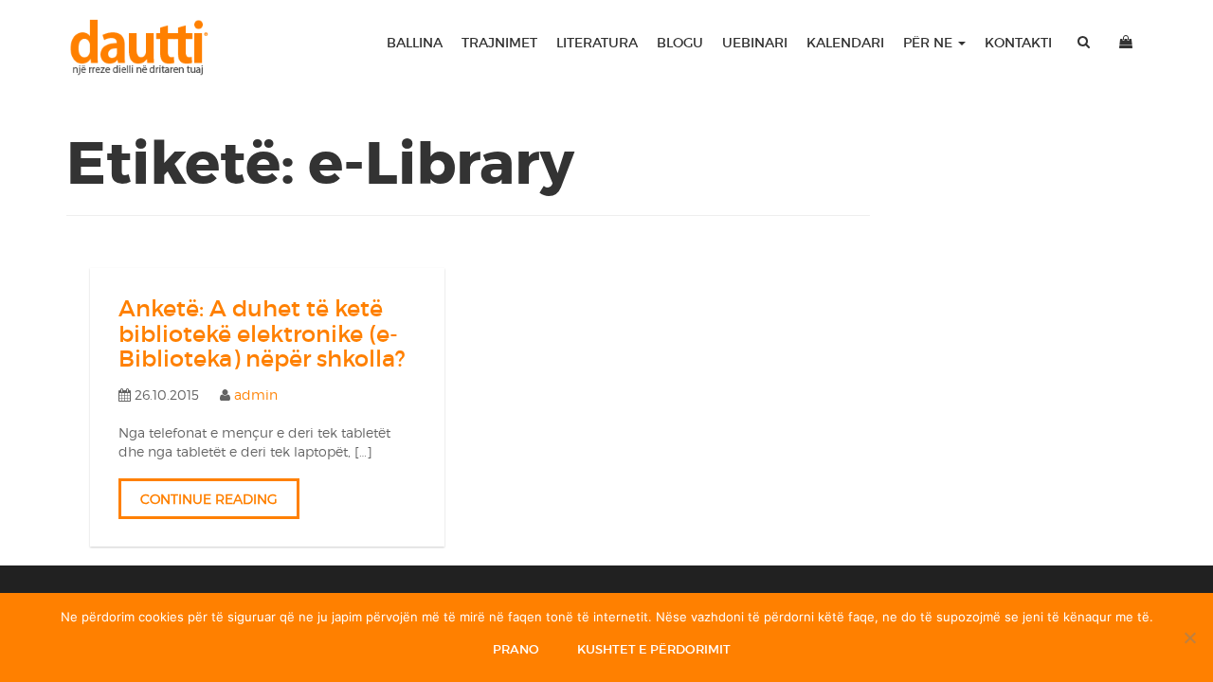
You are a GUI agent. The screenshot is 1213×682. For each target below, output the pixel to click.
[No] (1189, 637)
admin (256, 394)
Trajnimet (499, 42)
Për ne (929, 42)
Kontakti (1018, 42)
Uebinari (755, 42)
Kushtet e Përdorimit (654, 649)
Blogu (680, 42)
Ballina (415, 42)
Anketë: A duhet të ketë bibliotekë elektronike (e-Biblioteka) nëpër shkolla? (262, 333)
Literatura (597, 42)
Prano (516, 649)
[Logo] (147, 47)
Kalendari (845, 42)
